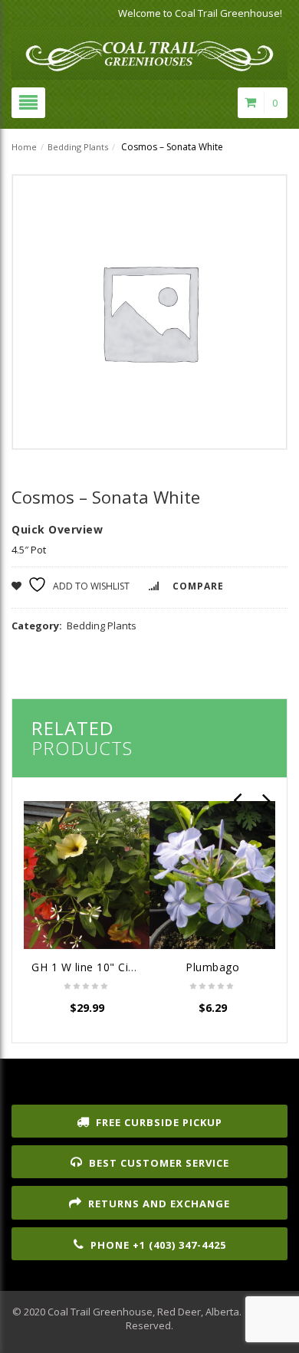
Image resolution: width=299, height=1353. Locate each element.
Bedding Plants (78, 147)
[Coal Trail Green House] (150, 49)
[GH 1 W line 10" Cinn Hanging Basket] (87, 874)
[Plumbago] (212, 874)
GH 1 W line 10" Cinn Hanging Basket (129, 967)
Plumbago (212, 967)
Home (24, 147)
